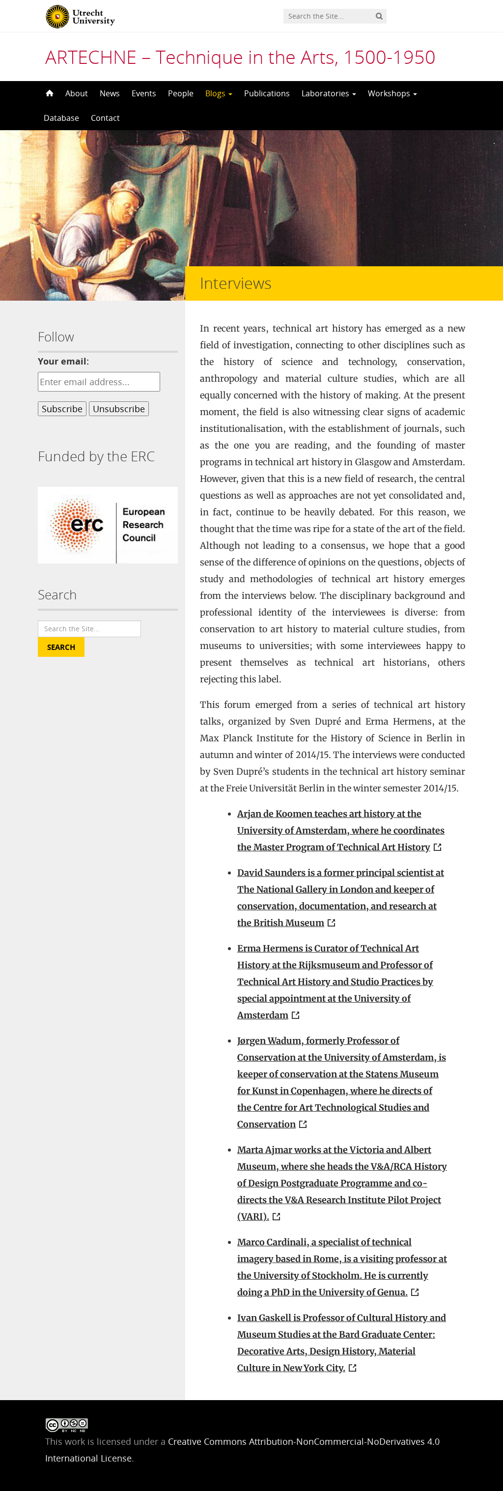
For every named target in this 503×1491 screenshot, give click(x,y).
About (76, 93)
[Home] (48, 93)
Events (144, 93)
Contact (105, 118)
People (181, 93)
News (110, 93)
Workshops (390, 93)
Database (61, 118)
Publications (267, 93)
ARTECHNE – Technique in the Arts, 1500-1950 (240, 56)
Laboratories (326, 93)
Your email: (63, 361)
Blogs (216, 93)
